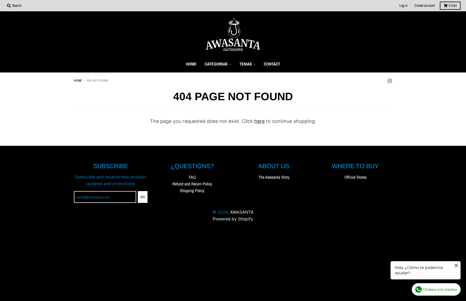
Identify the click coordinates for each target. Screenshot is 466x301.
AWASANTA (242, 212)
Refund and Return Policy (192, 184)
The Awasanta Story (273, 177)
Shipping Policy (192, 190)
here (259, 121)
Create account (424, 5)
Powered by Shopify (233, 219)
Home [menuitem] (191, 64)
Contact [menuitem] (272, 64)
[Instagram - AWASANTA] (389, 80)
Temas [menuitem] (245, 64)
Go (143, 197)
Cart (453, 5)
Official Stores (355, 177)
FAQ (192, 177)
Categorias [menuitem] (216, 64)
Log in (403, 5)
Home (78, 80)
